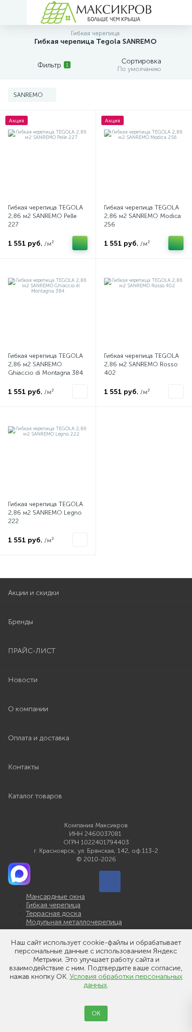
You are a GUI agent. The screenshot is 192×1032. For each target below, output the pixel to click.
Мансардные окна (55, 896)
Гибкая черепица (53, 905)
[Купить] (80, 243)
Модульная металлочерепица (74, 922)
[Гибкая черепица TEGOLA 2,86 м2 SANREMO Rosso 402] (144, 306)
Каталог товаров (35, 796)
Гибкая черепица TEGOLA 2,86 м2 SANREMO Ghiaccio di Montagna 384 (45, 364)
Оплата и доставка (38, 738)
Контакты (23, 767)
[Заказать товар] (80, 391)
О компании (28, 709)
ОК (96, 1013)
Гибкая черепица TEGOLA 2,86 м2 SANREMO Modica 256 (142, 216)
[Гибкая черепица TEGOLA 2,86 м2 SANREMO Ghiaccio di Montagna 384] (48, 306)
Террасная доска (53, 913)
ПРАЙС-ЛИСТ (31, 650)
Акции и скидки (33, 592)
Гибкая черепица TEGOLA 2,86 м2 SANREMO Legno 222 (45, 512)
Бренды (20, 621)
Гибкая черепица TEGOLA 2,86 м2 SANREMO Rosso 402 (141, 364)
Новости (23, 679)
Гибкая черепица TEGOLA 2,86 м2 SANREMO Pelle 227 (45, 216)
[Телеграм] (110, 881)
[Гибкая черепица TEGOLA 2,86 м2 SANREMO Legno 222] (48, 455)
